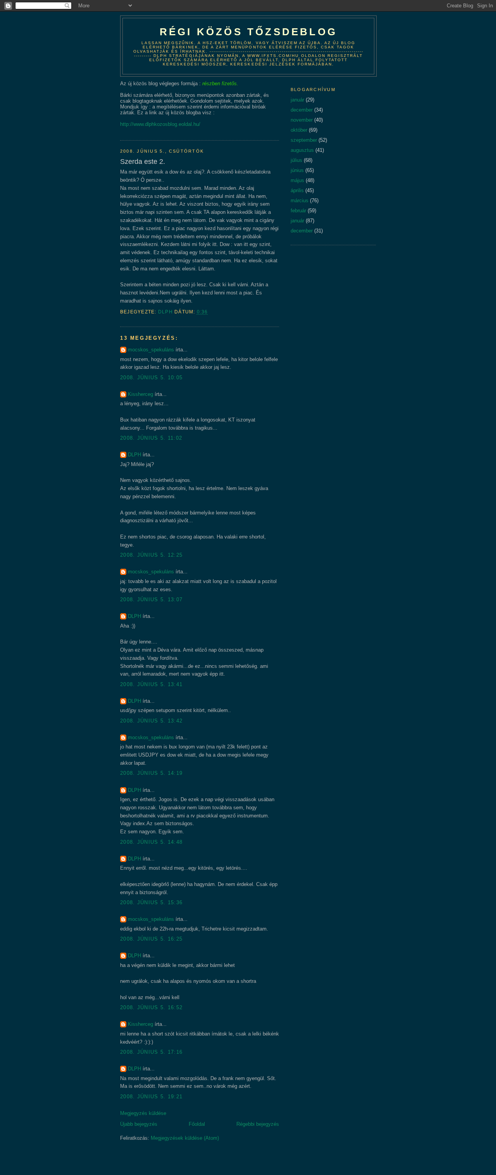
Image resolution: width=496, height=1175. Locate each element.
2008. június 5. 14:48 (151, 842)
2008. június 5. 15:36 (151, 902)
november (302, 120)
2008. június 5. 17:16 (151, 1052)
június (297, 170)
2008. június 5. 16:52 (151, 1007)
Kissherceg (140, 394)
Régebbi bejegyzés (257, 1124)
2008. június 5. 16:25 (151, 939)
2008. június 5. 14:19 (151, 773)
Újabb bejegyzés (138, 1124)
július (296, 160)
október (299, 130)
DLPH (134, 455)
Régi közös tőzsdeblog (248, 32)
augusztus (302, 150)
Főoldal (197, 1124)
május (297, 180)
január (297, 100)
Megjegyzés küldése (143, 1113)
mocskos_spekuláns (151, 350)
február (298, 210)
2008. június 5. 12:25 (151, 555)
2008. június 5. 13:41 (151, 684)
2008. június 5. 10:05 (151, 377)
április (297, 190)
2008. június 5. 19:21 (151, 1096)
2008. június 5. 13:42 (151, 721)
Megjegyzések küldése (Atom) (185, 1138)
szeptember (304, 140)
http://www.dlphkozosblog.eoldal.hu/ (160, 124)
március (299, 200)
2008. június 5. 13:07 (151, 599)
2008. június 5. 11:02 (151, 438)
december (302, 110)
